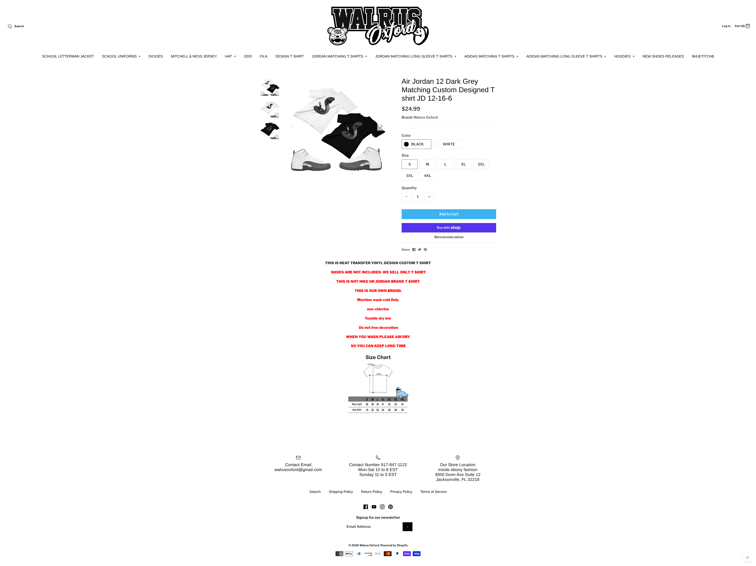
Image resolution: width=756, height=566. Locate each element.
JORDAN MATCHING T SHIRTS (339, 56)
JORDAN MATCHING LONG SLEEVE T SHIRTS (416, 56)
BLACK (417, 144)
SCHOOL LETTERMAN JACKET (68, 56)
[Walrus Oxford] (378, 26)
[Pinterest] (390, 507)
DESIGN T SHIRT (289, 56)
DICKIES (156, 56)
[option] (336, 126)
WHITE (449, 144)
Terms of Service (433, 492)
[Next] (381, 126)
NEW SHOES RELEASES (663, 56)
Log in (726, 26)
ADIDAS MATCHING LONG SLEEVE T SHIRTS (566, 56)
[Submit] (407, 526)
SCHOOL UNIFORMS (121, 56)
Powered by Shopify (394, 545)
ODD (248, 56)
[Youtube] (374, 507)
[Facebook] (365, 507)
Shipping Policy (341, 492)
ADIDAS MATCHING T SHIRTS (491, 56)
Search (315, 492)
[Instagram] (382, 507)
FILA (263, 56)
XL (463, 164)
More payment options (449, 236)
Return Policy (371, 492)
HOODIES (624, 56)
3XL (409, 176)
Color (406, 135)
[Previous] (291, 126)
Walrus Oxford (425, 117)
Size (405, 155)
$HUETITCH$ (703, 56)
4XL (427, 176)
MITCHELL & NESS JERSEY (194, 56)
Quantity (409, 188)
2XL (481, 164)
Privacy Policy (401, 492)
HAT (230, 56)
